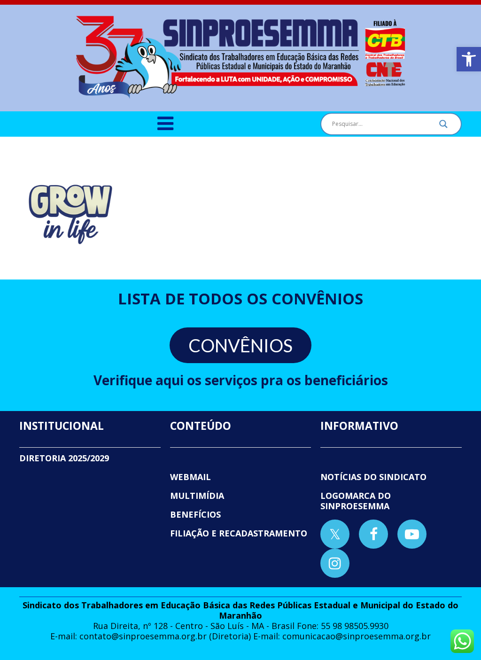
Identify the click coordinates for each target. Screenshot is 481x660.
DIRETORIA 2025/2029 (64, 458)
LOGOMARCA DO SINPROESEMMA (355, 501)
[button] (469, 59)
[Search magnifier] (443, 126)
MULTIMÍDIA (197, 495)
